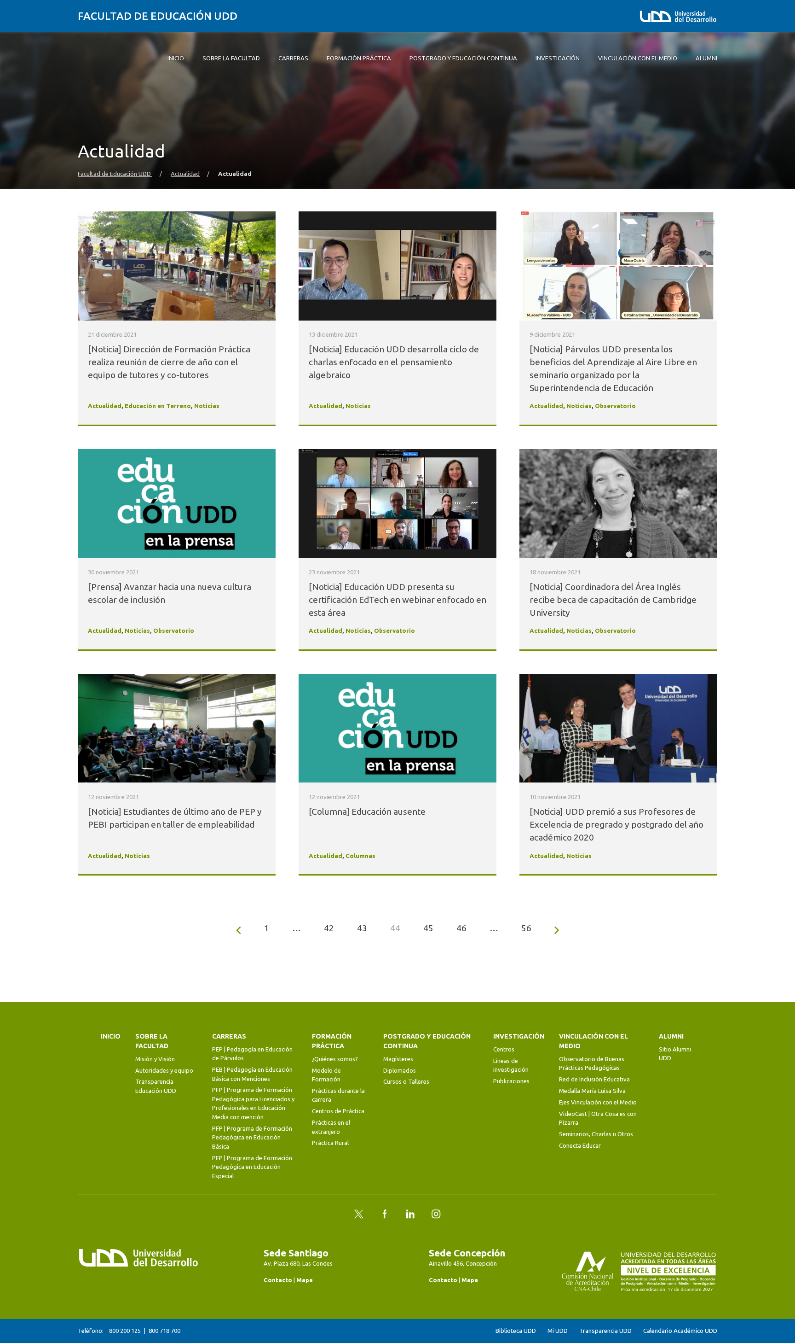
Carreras (229, 1036)
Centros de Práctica (338, 1111)
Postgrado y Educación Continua (427, 1041)
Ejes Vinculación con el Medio (598, 1102)
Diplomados (399, 1070)
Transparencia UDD (605, 1330)
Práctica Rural (330, 1142)
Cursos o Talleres (406, 1081)
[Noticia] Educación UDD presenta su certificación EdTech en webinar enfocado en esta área (397, 600)
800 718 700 (164, 1330)
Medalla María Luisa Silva (592, 1090)
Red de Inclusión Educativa (594, 1079)
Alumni (671, 1036)
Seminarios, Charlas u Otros (596, 1134)
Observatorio (615, 406)
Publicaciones (511, 1081)
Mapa (304, 1280)
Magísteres (398, 1059)
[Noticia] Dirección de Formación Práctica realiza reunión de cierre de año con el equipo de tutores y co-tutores (169, 362)
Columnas (360, 856)
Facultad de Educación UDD (157, 16)
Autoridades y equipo (164, 1070)
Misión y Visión (155, 1059)
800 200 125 (125, 1330)
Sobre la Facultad (151, 1041)
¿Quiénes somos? (335, 1059)
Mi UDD (557, 1330)
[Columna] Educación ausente (367, 811)
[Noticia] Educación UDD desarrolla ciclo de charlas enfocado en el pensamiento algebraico (394, 362)
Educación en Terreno (158, 406)
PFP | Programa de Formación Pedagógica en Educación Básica (252, 1137)
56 (526, 928)
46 (461, 928)
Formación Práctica (331, 1041)
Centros (503, 1049)
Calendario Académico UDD (680, 1330)
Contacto (278, 1280)
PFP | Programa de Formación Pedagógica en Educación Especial (252, 1167)
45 (428, 928)
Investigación (518, 1036)
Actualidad (185, 173)
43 (362, 928)
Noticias (206, 406)
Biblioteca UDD (515, 1330)
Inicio (111, 1036)
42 (329, 928)
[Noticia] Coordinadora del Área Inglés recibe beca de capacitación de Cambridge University (613, 600)
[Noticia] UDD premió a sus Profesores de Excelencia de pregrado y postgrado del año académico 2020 (616, 824)
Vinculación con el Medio (593, 1041)
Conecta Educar (580, 1145)
